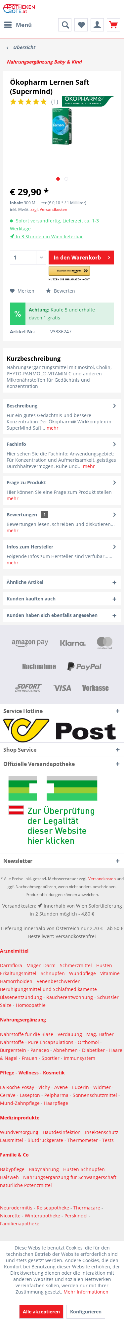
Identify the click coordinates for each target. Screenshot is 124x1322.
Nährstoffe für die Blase (26, 1034)
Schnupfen (53, 973)
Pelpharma (57, 1095)
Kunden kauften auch (31, 598)
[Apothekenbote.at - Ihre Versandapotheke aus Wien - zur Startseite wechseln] (20, 9)
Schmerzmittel (76, 965)
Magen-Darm (41, 965)
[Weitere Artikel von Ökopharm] (88, 102)
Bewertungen (22, 514)
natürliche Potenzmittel (26, 1185)
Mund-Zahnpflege (20, 1103)
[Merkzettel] (81, 24)
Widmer (102, 1087)
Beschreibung (22, 405)
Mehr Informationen (85, 1292)
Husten (104, 965)
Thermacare (87, 1207)
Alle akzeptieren (41, 1311)
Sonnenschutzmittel (95, 1095)
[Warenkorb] (113, 24)
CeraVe (8, 1095)
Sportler (51, 1058)
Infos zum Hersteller (30, 546)
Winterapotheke (42, 1215)
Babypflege (13, 1169)
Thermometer (83, 1140)
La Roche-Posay (17, 1087)
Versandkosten (102, 878)
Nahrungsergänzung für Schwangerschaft (69, 1177)
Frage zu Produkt (26, 482)
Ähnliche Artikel (25, 582)
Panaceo (40, 1050)
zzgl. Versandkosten (48, 209)
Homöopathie (31, 1005)
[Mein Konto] (97, 24)
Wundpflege (82, 973)
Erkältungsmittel (18, 973)
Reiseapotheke (53, 1207)
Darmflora (11, 965)
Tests (108, 1140)
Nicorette (11, 1215)
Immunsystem (79, 1058)
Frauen (30, 1058)
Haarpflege (56, 1103)
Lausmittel (12, 1140)
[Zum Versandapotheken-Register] (62, 812)
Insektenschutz (102, 1132)
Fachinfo (16, 444)
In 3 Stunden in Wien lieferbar (49, 236)
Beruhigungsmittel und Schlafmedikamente (48, 989)
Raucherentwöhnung (69, 997)
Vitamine (110, 973)
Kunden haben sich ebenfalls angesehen (52, 615)
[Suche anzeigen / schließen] (64, 24)
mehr (52, 428)
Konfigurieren (86, 1311)
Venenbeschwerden (59, 981)
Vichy (44, 1087)
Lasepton (30, 1095)
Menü (24, 24)
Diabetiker (94, 1050)
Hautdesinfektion (62, 1132)
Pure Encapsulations (50, 1042)
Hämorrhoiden (16, 981)
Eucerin (81, 1087)
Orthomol (89, 1042)
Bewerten (64, 291)
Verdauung (70, 1034)
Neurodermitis (17, 1207)
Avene (61, 1087)
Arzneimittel (14, 951)
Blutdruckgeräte (45, 1140)
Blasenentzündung (21, 997)
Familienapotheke (19, 1223)
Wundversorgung (20, 1132)
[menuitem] (17, 24)
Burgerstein (13, 1050)
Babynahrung (44, 1169)
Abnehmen (66, 1050)
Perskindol (76, 1215)
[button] (69, 273)
